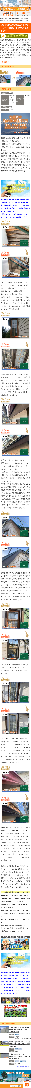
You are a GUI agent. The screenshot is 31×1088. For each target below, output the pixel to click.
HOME (2, 18)
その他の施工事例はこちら (23, 1066)
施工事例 (8, 18)
